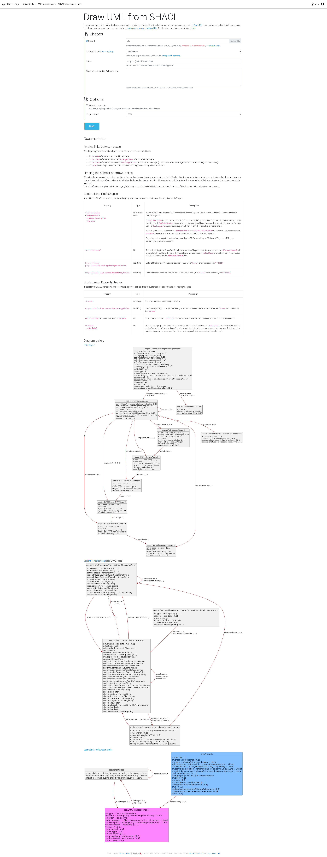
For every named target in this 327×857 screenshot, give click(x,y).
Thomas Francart (124, 853)
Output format (92, 114)
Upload (91, 41)
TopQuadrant (211, 853)
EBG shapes (89, 345)
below (192, 28)
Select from (100, 51)
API (79, 4)
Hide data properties (98, 105)
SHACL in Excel (214, 46)
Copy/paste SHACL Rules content (103, 71)
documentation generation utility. (142, 28)
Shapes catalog (106, 51)
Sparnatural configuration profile (98, 749)
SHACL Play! (12, 4)
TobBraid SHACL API (196, 853)
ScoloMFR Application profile (97, 561)
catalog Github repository (170, 56)
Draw (91, 126)
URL (90, 61)
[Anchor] (81, 34)
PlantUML (198, 25)
